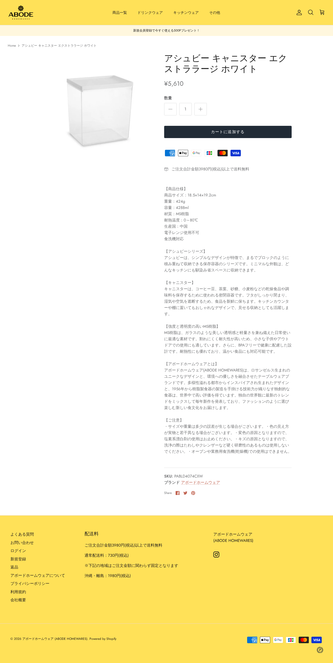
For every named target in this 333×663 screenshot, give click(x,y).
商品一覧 (119, 12)
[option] (97, 108)
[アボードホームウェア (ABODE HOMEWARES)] (21, 12)
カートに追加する (228, 132)
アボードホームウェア (200, 482)
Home (12, 45)
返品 (14, 567)
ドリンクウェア (150, 12)
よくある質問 (22, 534)
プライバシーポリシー (29, 583)
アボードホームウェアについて (37, 575)
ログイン (18, 551)
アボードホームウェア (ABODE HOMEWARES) (54, 638)
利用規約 (18, 592)
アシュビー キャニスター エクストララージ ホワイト (59, 45)
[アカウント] (298, 12)
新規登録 (18, 559)
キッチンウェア (186, 12)
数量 (168, 98)
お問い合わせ (22, 543)
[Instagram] (216, 554)
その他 (214, 12)
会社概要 (18, 600)
